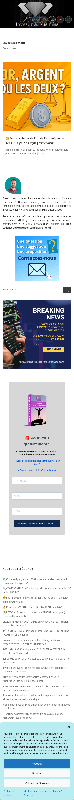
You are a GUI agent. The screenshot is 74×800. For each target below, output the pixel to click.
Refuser (37, 773)
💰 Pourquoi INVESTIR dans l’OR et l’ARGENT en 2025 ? (33, 607)
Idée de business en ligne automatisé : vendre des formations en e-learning (36, 706)
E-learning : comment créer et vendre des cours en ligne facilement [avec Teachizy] (33, 715)
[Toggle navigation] (68, 31)
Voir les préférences (37, 783)
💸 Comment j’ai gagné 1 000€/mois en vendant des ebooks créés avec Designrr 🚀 (36, 581)
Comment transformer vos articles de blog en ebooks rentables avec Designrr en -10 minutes (32, 642)
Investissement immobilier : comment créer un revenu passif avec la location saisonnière (35, 688)
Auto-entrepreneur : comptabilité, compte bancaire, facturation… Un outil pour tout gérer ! (31, 679)
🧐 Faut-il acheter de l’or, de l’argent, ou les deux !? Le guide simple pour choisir (36, 599)
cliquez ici (57, 223)
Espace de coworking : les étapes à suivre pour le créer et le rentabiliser (36, 660)
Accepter (37, 763)
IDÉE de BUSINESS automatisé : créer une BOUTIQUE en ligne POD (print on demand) (36, 632)
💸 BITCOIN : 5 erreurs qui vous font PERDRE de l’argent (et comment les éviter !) (35, 614)
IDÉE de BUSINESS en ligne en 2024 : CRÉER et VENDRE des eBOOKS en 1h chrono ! (35, 651)
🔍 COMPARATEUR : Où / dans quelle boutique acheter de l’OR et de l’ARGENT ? (37, 590)
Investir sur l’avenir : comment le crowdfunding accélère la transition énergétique (34, 669)
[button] (68, 727)
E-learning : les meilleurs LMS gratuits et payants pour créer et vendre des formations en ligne (36, 697)
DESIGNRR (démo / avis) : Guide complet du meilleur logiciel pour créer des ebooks (35, 623)
